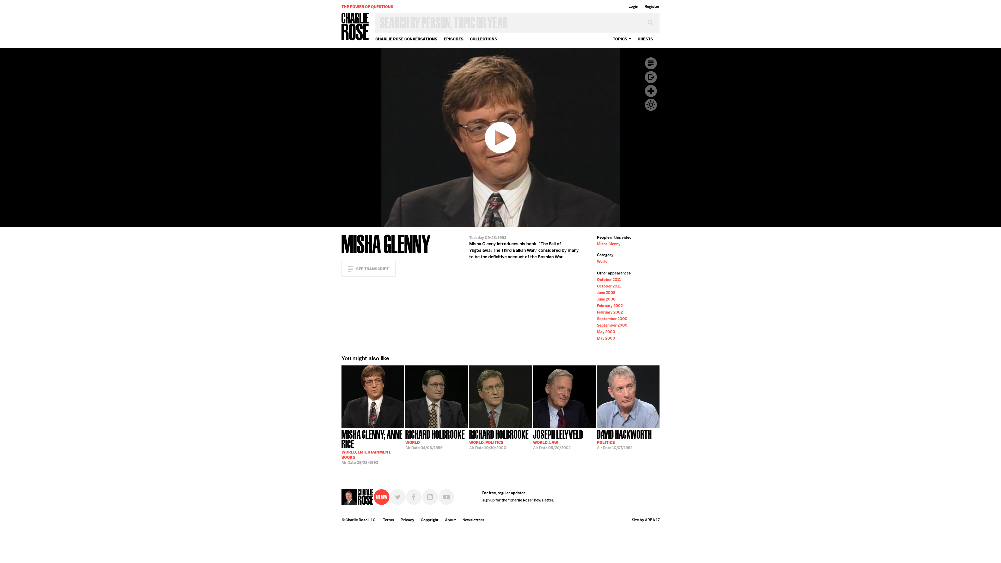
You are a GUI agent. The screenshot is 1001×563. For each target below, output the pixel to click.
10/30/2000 (499, 439)
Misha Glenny (608, 244)
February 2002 (610, 305)
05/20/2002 (558, 439)
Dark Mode (651, 105)
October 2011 (609, 279)
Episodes (453, 38)
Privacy (407, 520)
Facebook (414, 497)
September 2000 (612, 318)
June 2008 (606, 292)
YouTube (446, 497)
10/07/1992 (624, 439)
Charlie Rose (355, 27)
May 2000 (606, 331)
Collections (483, 38)
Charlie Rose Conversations (406, 38)
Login (633, 6)
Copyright (429, 520)
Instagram (430, 497)
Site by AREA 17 (646, 520)
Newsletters (473, 520)
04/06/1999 (435, 439)
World (602, 261)
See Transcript (372, 268)
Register (652, 6)
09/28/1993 (371, 446)
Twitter (398, 497)
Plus (651, 91)
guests (645, 38)
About (450, 520)
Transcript (651, 63)
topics (620, 38)
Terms (388, 520)
